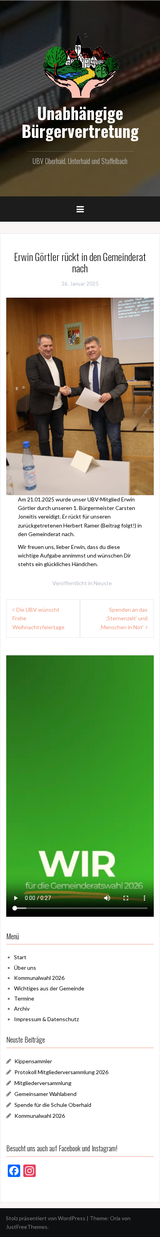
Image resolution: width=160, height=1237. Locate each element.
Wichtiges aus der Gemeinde (49, 988)
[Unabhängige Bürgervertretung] (80, 64)
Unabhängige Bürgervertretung (80, 122)
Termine (24, 998)
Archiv (22, 1008)
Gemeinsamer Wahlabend (45, 1094)
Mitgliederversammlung (42, 1083)
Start (20, 957)
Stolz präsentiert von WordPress (45, 1218)
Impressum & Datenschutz (46, 1019)
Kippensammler (33, 1061)
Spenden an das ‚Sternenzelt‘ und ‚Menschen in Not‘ (124, 618)
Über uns (25, 967)
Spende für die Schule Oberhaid (52, 1104)
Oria (115, 1218)
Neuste (103, 583)
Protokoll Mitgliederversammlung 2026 (61, 1072)
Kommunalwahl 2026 (39, 977)
